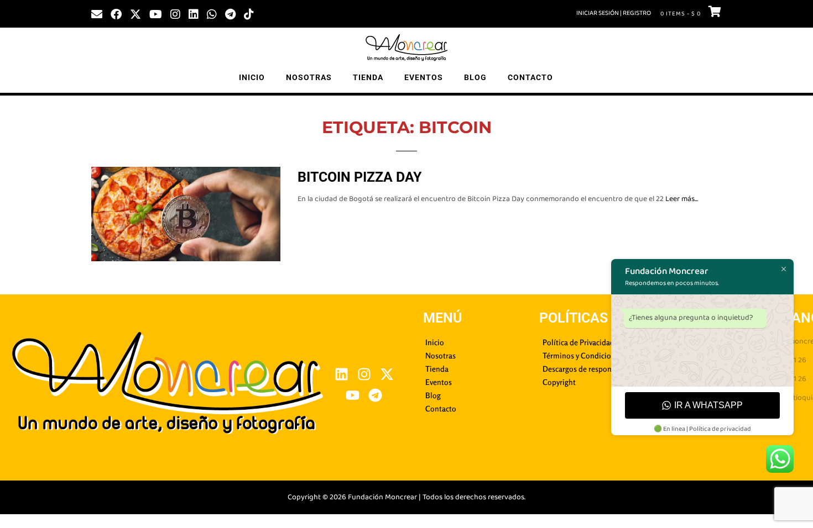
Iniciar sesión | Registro (613, 13)
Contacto (530, 77)
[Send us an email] (96, 13)
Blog (475, 77)
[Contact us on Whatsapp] (212, 13)
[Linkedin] (341, 374)
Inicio (252, 77)
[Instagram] (364, 374)
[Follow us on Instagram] (175, 13)
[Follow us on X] (135, 13)
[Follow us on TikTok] (249, 13)
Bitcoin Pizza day (359, 177)
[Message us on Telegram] (230, 13)
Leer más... (681, 199)
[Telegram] (375, 395)
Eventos (423, 77)
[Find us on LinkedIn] (194, 13)
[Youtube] (352, 395)
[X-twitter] (387, 374)
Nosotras (309, 77)
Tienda (368, 77)
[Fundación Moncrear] (406, 47)
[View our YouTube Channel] (155, 13)
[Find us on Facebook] (116, 13)
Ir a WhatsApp (708, 405)
